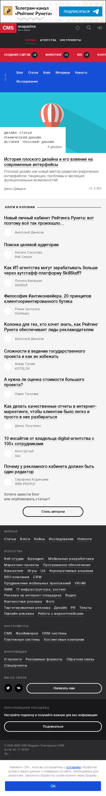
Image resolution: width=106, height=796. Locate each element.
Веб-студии (14, 559)
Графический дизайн (23, 137)
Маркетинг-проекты (21, 565)
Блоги (25, 539)
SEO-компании (16, 577)
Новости (84, 539)
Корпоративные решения (71, 571)
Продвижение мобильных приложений (37, 583)
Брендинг (36, 559)
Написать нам (64, 688)
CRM (37, 577)
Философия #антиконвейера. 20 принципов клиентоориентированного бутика (47, 299)
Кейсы (39, 539)
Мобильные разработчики (71, 559)
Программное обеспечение (67, 565)
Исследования (61, 539)
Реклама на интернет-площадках (33, 595)
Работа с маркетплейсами (61, 614)
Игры (32, 571)
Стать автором (53, 512)
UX (43, 571)
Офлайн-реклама (19, 614)
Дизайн (10, 132)
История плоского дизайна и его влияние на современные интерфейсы (48, 162)
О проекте (13, 659)
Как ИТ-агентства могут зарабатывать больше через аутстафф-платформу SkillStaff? (51, 270)
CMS (8, 633)
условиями (73, 767)
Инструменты (70, 40)
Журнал (31, 40)
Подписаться (53, 726)
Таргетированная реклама (27, 608)
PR (73, 608)
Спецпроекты (15, 665)
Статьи (10, 539)
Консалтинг (14, 571)
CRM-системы (54, 633)
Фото (50, 601)
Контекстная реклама (23, 601)
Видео (70, 595)
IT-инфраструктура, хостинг (41, 589)
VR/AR (80, 583)
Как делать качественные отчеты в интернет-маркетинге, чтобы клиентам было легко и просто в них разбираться (50, 411)
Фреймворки (27, 633)
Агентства (48, 40)
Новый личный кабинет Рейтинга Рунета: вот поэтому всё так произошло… (49, 221)
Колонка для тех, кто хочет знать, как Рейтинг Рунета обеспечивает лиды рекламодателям (51, 327)
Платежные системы (22, 640)
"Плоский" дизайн (38, 142)
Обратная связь (81, 659)
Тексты (86, 608)
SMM (8, 589)
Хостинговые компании (64, 640)
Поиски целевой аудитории (31, 245)
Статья (25, 132)
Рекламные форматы (44, 659)
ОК (53, 786)
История (11, 142)
